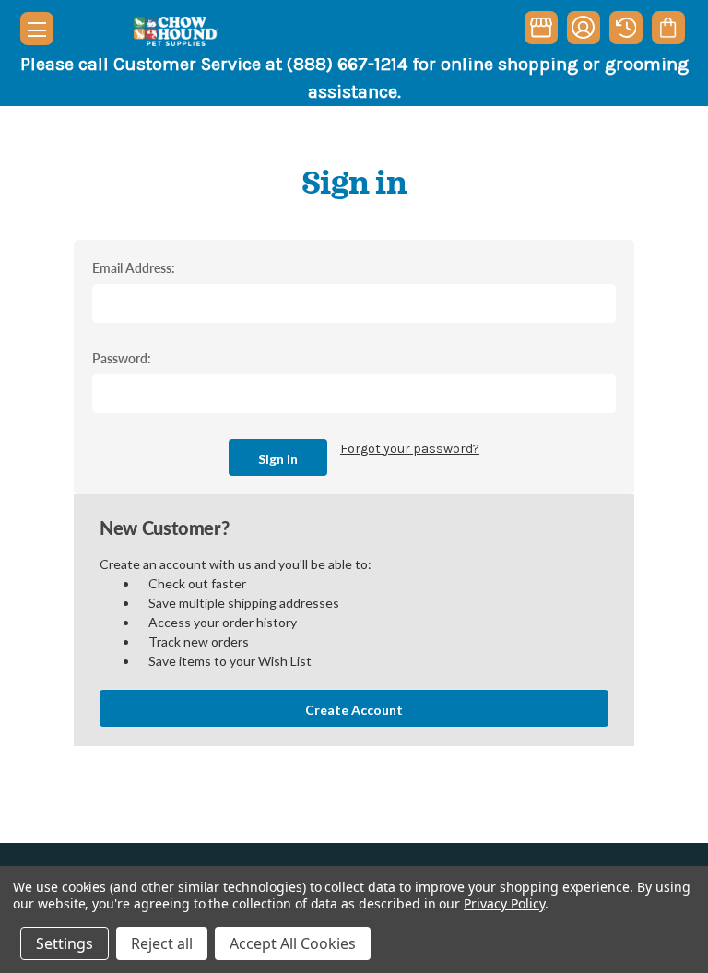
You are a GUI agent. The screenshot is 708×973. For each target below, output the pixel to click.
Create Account (354, 710)
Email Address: (133, 267)
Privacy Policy (504, 903)
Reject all (162, 943)
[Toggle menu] (36, 28)
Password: (121, 358)
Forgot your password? (409, 449)
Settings (64, 943)
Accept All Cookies (293, 943)
